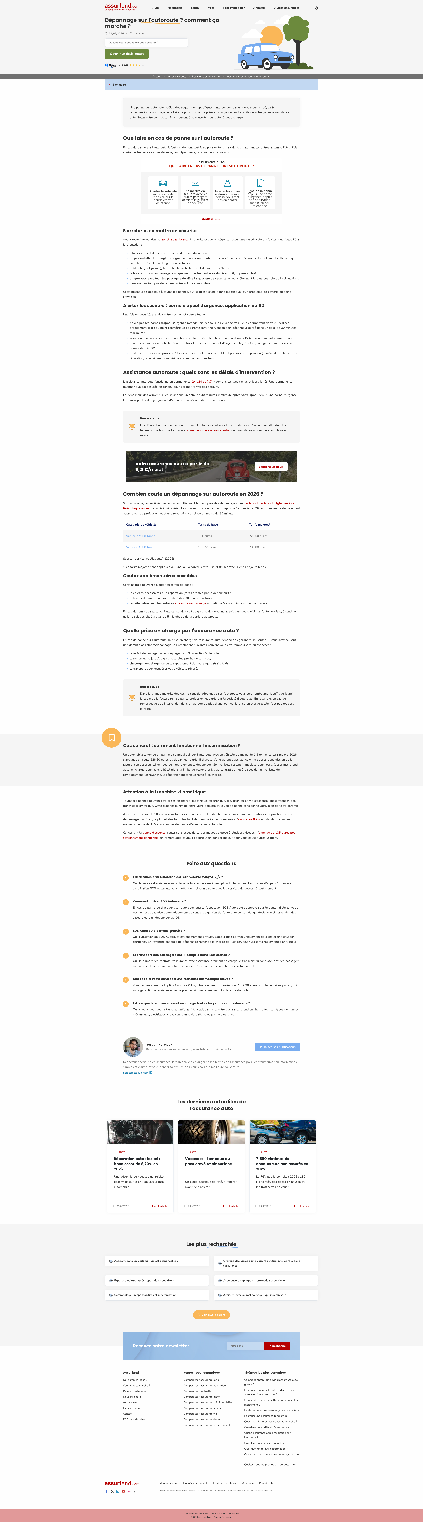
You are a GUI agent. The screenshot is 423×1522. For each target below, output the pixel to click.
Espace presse (131, 1408)
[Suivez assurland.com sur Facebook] (106, 1492)
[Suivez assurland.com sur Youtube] (123, 1492)
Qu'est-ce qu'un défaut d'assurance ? (266, 1427)
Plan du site (266, 1483)
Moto (211, 8)
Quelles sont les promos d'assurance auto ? (271, 1464)
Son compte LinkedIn (136, 1073)
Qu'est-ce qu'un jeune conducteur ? (265, 1443)
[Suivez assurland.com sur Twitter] (112, 1492)
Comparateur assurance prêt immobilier (208, 1402)
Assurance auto (176, 76)
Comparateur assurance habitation (205, 1385)
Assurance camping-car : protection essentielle (254, 1280)
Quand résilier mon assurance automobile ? (270, 1421)
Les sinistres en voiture (206, 76)
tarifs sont (251, 503)
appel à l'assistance (175, 239)
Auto (155, 8)
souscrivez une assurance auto (208, 430)
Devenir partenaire (134, 1391)
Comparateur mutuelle (197, 1391)
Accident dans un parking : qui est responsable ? (146, 1261)
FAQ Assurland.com (135, 1419)
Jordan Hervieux (159, 1045)
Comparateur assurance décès (202, 1419)
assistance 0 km (249, 819)
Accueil (157, 76)
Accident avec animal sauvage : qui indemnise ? (254, 1295)
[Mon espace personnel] (316, 8)
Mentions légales (169, 1483)
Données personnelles (197, 1483)
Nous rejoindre (132, 1397)
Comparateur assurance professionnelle (208, 1425)
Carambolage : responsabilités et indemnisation (145, 1295)
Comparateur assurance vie (200, 1414)
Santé (195, 8)
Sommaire (119, 85)
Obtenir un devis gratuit (127, 54)
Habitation (175, 8)
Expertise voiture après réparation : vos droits (144, 1280)
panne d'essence (154, 833)
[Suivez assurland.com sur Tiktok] (134, 1492)
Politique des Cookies (226, 1483)
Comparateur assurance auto (201, 1380)
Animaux (259, 8)
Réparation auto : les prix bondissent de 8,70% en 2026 (137, 1164)
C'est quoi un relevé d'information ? (266, 1449)
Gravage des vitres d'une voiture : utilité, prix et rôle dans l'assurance (261, 1263)
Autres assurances (287, 8)
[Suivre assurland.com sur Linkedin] (117, 1492)
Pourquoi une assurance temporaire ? (266, 1416)
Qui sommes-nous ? (135, 1380)
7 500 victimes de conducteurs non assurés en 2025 (282, 1164)
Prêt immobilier (234, 8)
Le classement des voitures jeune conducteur (271, 1410)
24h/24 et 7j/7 (202, 382)
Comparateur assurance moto (202, 1397)
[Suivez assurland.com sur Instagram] (129, 1492)
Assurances (130, 1402)
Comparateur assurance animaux (204, 1408)
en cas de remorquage (190, 603)
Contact (127, 1414)
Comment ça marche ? (136, 1385)
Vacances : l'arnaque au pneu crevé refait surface (208, 1161)
